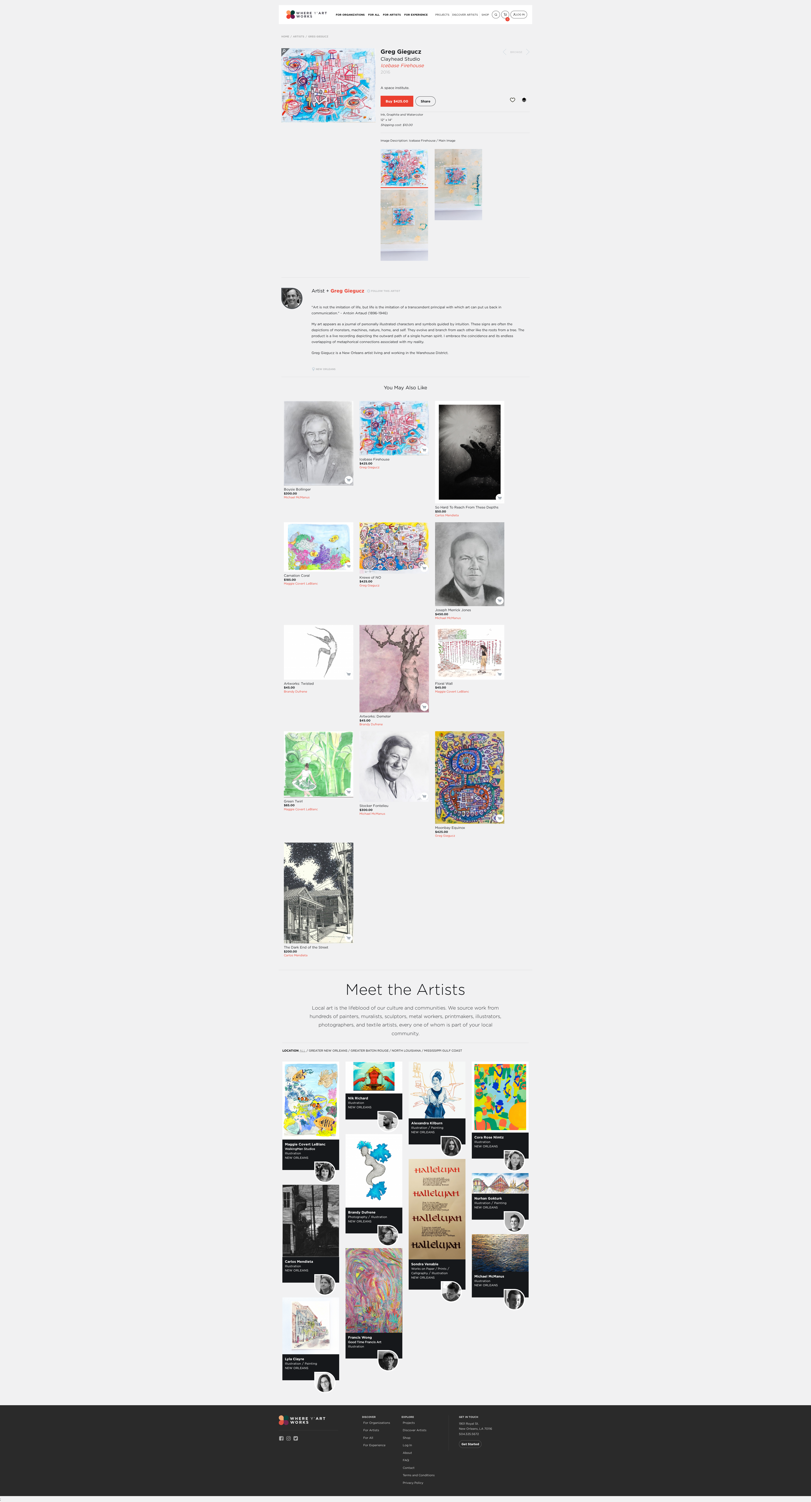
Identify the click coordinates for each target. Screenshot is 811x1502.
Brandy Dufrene (295, 691)
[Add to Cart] (349, 480)
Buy (389, 101)
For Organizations (350, 14)
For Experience (416, 14)
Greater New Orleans (328, 1050)
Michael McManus (297, 497)
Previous (504, 52)
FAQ (406, 1460)
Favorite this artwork (512, 100)
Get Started (470, 1444)
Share (425, 101)
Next (527, 52)
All (302, 1050)
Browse (516, 52)
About (407, 1453)
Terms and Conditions (419, 1475)
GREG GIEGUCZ (318, 36)
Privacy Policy (413, 1483)
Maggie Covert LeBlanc (301, 583)
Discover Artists (465, 14)
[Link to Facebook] (281, 1438)
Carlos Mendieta (447, 515)
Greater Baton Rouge (370, 1050)
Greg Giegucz (401, 51)
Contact (409, 1468)
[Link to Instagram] (288, 1438)
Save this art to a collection (524, 100)
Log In (520, 14)
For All (374, 14)
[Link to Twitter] (295, 1438)
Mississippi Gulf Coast (443, 1050)
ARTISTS (298, 36)
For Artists (392, 14)
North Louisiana (406, 1050)
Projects (442, 14)
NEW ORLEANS (326, 369)
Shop (485, 14)
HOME (285, 36)
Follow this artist (385, 290)
